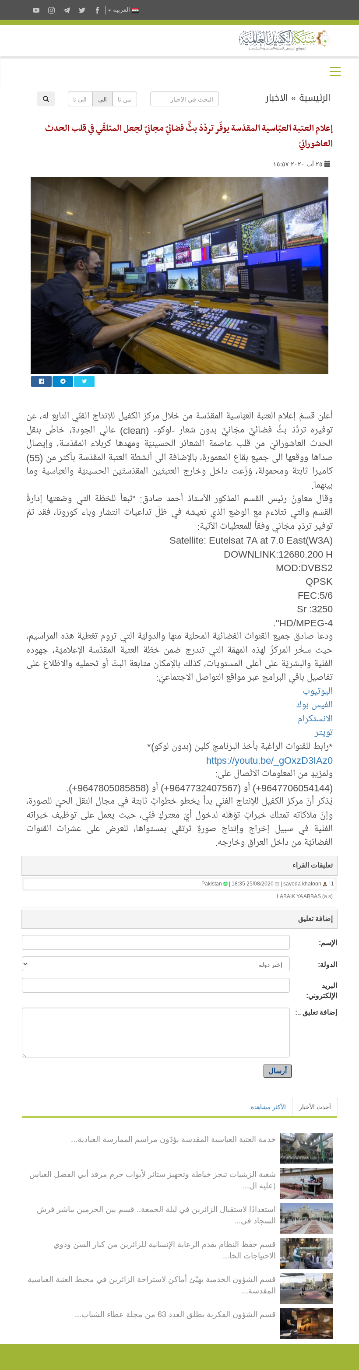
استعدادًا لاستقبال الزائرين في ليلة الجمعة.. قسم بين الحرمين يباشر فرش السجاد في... (156, 1214)
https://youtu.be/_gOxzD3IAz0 (269, 759)
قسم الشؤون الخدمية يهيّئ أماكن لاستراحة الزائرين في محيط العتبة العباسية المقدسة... (152, 1284)
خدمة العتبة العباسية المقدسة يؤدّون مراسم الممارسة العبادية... (173, 1138)
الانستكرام (315, 718)
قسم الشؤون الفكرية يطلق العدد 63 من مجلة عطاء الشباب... (175, 1313)
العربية (121, 10)
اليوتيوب (318, 691)
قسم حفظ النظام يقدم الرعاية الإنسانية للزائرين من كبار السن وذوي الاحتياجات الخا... (164, 1249)
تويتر (324, 732)
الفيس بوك (314, 704)
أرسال (277, 1071)
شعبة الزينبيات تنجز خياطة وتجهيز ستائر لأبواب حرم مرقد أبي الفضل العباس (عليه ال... (152, 1179)
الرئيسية (315, 97)
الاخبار (277, 97)
